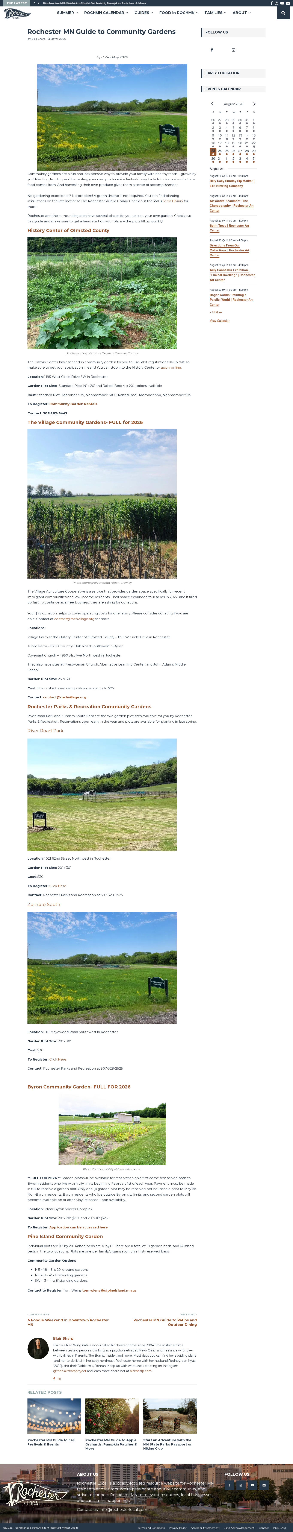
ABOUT (240, 13)
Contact (264, 1527)
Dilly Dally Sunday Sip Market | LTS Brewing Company (232, 183)
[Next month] (254, 103)
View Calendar (220, 320)
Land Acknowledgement (239, 1527)
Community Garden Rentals (73, 404)
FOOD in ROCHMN (177, 13)
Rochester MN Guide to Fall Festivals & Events (50, 1442)
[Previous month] (212, 103)
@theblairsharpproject (69, 1371)
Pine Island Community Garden (65, 1236)
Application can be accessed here (78, 1227)
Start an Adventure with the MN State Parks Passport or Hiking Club (167, 1444)
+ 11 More (216, 312)
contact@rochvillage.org (64, 697)
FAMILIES (213, 13)
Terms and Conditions (151, 1527)
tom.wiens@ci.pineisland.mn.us (109, 1290)
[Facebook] (229, 1485)
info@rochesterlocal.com (123, 1509)
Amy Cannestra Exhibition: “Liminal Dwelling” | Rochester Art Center (232, 275)
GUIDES (141, 13)
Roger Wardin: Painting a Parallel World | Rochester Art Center (231, 300)
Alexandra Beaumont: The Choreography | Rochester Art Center (232, 206)
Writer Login (70, 1527)
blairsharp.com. (141, 1371)
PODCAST (279, 1527)
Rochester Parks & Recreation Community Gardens (89, 706)
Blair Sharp (38, 38)
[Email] (264, 1485)
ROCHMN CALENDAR (104, 13)
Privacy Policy (178, 1527)
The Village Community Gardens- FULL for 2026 (85, 422)
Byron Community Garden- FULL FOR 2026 (79, 1087)
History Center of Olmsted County (68, 230)
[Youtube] (252, 1485)
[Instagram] (241, 1485)
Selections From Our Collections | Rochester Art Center (229, 250)
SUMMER (65, 13)
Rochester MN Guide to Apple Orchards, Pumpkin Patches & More (93, 3)
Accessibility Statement (205, 1527)
